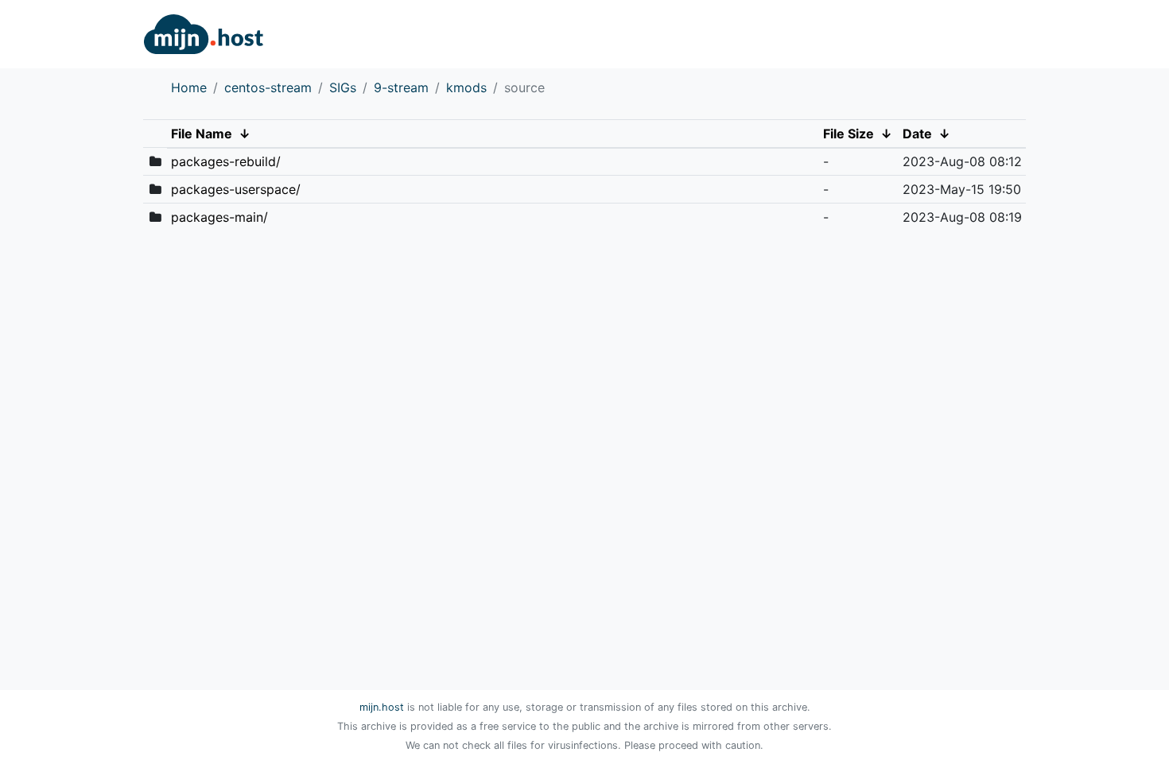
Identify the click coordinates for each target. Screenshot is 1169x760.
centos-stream (268, 87)
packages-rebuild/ (226, 161)
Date (917, 134)
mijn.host (381, 707)
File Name (201, 134)
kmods (466, 87)
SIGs (342, 87)
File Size (848, 134)
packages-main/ (219, 217)
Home (189, 87)
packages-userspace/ (236, 189)
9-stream (401, 87)
